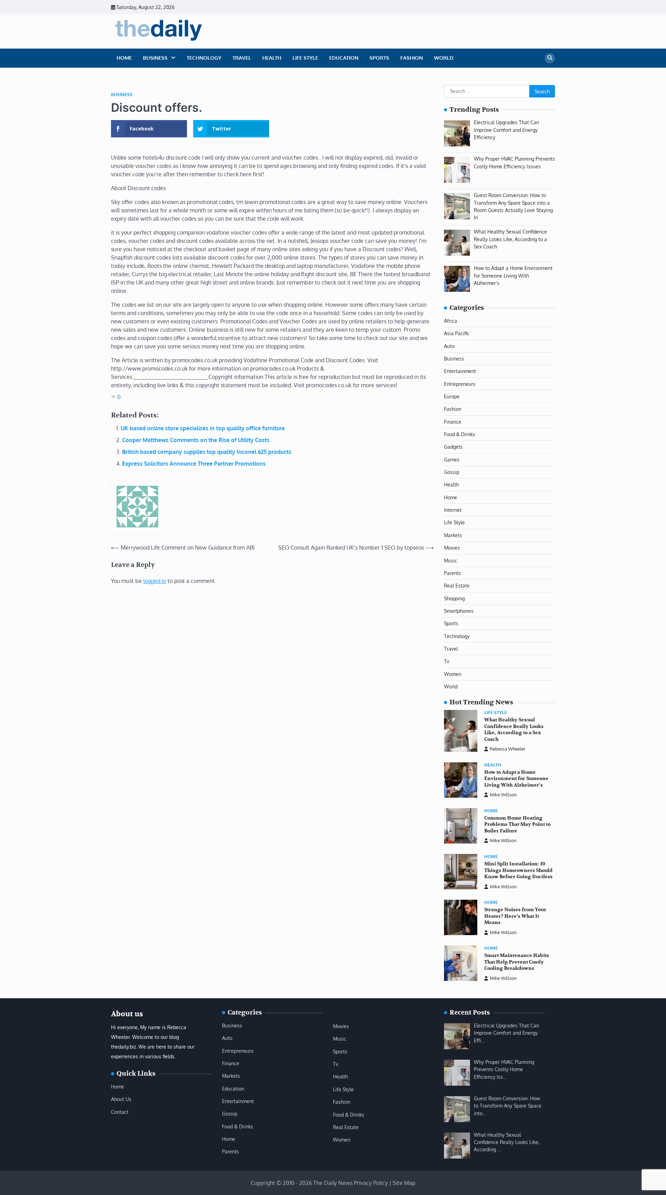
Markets (453, 535)
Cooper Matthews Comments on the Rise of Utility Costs (196, 440)
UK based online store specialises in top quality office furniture (203, 428)
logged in (154, 580)
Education (343, 57)
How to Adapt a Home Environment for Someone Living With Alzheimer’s (516, 778)
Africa (450, 320)
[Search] (550, 58)
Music (450, 560)
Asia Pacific (456, 333)
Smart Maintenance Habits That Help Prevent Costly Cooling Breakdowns (516, 961)
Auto (449, 346)
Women (452, 674)
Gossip (451, 472)
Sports (379, 57)
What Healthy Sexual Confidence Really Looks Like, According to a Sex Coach (514, 729)
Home (124, 57)
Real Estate (457, 585)
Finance (452, 421)
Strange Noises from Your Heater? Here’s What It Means (515, 916)
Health (271, 57)
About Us (121, 1099)
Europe (452, 396)
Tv (446, 661)
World (443, 57)
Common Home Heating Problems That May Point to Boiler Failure (517, 824)
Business (155, 57)
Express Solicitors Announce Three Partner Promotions (194, 463)
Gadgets (453, 446)
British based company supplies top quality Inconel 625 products (206, 451)
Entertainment (460, 371)
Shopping (454, 598)
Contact (119, 1112)
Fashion (411, 57)
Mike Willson (503, 794)
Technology (204, 57)
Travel (241, 57)
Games (452, 459)
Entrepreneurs (460, 384)
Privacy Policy (371, 1182)
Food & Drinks (459, 434)
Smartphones (458, 611)
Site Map (404, 1182)
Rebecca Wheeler (508, 749)
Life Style (305, 57)
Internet (453, 510)
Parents (452, 573)
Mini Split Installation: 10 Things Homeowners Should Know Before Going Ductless (518, 870)
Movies (452, 547)
